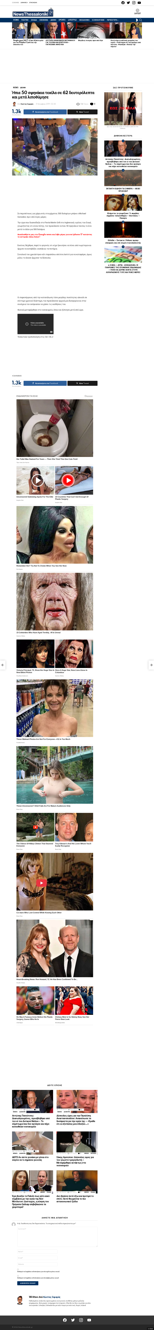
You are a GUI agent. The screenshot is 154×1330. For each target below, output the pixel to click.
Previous (13, 35)
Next (141, 35)
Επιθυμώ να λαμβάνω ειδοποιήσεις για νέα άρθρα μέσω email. (38, 1278)
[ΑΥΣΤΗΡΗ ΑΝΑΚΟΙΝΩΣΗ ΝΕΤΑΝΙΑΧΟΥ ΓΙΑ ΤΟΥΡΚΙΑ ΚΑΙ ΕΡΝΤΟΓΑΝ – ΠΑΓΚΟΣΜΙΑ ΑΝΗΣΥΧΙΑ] (61, 30)
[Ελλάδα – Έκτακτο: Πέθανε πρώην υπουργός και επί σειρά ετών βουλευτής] (123, 230)
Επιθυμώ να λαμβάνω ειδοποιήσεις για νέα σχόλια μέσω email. (38, 1271)
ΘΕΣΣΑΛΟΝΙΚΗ (84, 20)
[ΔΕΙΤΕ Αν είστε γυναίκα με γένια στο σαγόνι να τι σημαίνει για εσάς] (32, 1143)
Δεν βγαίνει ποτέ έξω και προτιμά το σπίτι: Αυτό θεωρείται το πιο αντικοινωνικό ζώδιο (75, 1199)
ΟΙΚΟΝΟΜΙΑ (43, 20)
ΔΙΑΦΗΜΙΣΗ (24, 2)
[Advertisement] (77, 66)
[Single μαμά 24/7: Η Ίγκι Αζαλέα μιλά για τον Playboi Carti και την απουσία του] (28, 30)
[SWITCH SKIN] (136, 20)
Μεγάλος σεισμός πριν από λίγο (90, 40)
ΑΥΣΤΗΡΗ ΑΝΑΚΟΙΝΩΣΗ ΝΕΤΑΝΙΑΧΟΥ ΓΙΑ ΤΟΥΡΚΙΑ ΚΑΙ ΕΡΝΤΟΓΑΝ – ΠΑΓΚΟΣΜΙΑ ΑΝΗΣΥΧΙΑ (60, 43)
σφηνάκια (17, 376)
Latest (137, 14)
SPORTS (62, 20)
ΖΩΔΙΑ (49, 1192)
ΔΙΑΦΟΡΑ (22, 1112)
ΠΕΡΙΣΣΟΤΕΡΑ (112, 20)
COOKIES (15, 2)
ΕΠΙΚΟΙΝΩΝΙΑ (33, 2)
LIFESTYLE (72, 20)
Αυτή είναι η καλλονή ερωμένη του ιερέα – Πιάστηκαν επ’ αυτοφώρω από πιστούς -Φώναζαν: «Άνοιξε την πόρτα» (126, 44)
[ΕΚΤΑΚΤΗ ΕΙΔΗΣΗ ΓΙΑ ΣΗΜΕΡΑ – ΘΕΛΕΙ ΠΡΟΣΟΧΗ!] (123, 178)
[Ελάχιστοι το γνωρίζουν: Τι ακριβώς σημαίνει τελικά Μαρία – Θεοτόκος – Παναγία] (123, 203)
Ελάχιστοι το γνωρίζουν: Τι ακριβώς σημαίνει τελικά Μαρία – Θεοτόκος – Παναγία (123, 215)
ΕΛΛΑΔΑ (34, 20)
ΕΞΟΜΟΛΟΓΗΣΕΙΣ (98, 20)
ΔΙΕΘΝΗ (53, 20)
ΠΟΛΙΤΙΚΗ (24, 20)
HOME (16, 20)
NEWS (15, 1112)
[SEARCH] (140, 20)
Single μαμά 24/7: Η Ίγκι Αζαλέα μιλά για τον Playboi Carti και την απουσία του (28, 43)
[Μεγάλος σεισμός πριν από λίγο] (93, 30)
